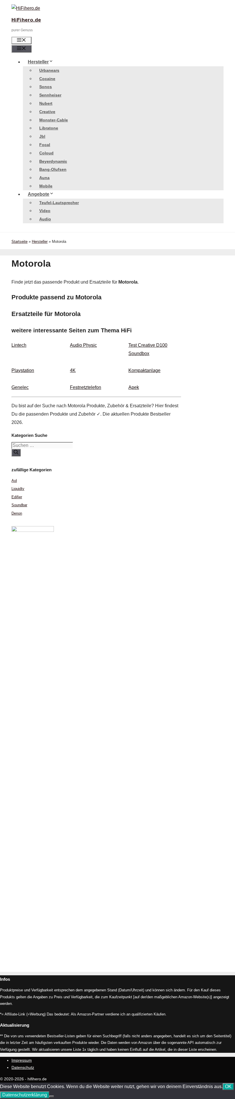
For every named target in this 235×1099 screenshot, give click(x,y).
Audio (45, 219)
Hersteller (38, 61)
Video (44, 210)
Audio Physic (83, 345)
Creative (47, 111)
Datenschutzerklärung (24, 1094)
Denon (16, 513)
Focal (44, 144)
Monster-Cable (53, 120)
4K (73, 370)
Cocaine (47, 78)
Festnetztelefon (85, 387)
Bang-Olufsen (52, 169)
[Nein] (51, 1096)
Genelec (20, 387)
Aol (14, 480)
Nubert (45, 103)
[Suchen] (16, 452)
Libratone (48, 128)
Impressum (21, 1060)
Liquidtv (17, 488)
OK (228, 1086)
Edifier (16, 497)
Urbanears (49, 70)
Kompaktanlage (144, 370)
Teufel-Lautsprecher (59, 202)
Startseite (19, 241)
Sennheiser (50, 95)
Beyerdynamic (53, 161)
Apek (133, 387)
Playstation (22, 370)
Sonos (45, 86)
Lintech (18, 345)
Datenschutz (22, 1067)
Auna (44, 177)
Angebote (38, 194)
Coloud (46, 153)
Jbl (42, 136)
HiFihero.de (26, 20)
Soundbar (19, 505)
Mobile (45, 186)
